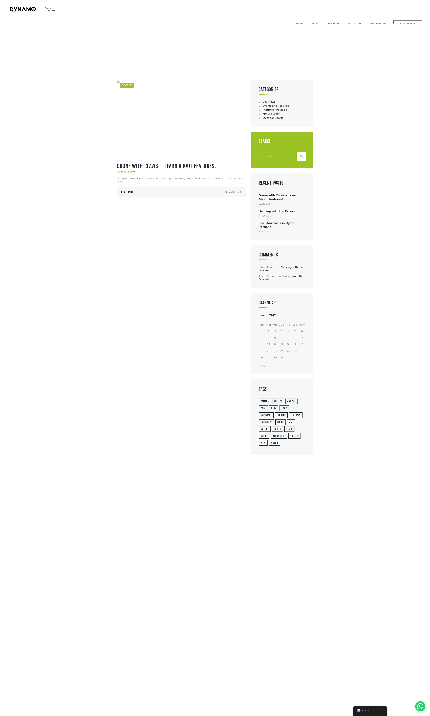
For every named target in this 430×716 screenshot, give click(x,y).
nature (265, 429)
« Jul (263, 365)
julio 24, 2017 (265, 231)
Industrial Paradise (275, 109)
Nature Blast (271, 113)
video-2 (294, 436)
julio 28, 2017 (265, 215)
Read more (128, 192)
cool (263, 408)
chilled (278, 401)
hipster (281, 415)
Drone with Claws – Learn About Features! (166, 166)
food (284, 408)
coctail (291, 401)
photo (277, 429)
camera (265, 401)
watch (274, 442)
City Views (127, 85)
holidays (295, 415)
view (263, 442)
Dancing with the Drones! (277, 211)
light (280, 422)
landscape (266, 422)
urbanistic (279, 436)
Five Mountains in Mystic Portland (277, 225)
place (289, 429)
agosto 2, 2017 (127, 171)
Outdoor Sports (273, 117)
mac (291, 422)
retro (264, 436)
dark (273, 408)
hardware (266, 415)
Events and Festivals (276, 105)
